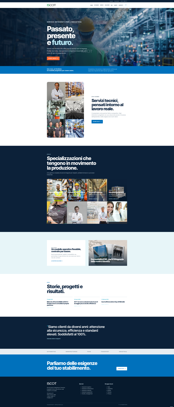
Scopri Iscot (96, 121)
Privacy (109, 393)
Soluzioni (107, 5)
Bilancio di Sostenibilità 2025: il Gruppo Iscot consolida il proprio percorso (58, 303)
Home (91, 5)
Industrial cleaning (86, 390)
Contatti (121, 5)
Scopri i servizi (52, 58)
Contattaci (121, 368)
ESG (112, 5)
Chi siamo (96, 5)
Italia (109, 387)
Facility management (87, 393)
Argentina (110, 388)
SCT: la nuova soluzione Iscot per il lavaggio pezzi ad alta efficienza (86, 302)
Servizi (101, 5)
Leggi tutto (50, 307)
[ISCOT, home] (51, 5)
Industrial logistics (86, 387)
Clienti (115, 5)
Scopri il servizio (53, 198)
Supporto (111, 1)
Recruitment (116, 1)
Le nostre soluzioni (56, 260)
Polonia (109, 392)
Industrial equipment (87, 392)
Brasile (109, 390)
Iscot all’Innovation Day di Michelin (113, 302)
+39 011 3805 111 (123, 1)
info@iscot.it (50, 397)
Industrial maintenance (87, 388)
